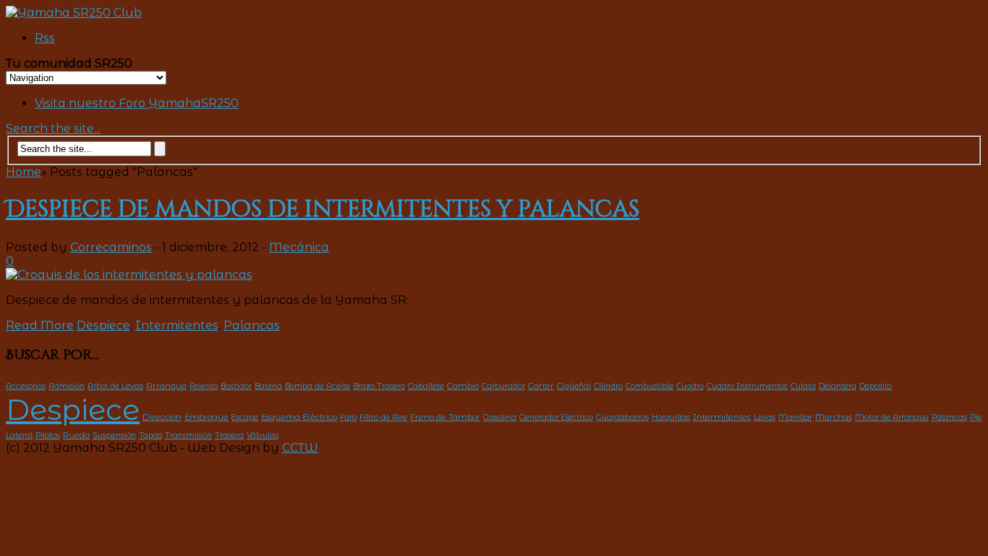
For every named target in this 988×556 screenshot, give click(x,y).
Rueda (76, 435)
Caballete (426, 386)
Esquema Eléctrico (299, 417)
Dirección (162, 417)
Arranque (166, 386)
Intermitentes (176, 325)
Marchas (833, 417)
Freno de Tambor (445, 417)
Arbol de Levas (115, 386)
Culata (803, 386)
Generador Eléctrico (556, 417)
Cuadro (690, 386)
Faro (348, 417)
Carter (541, 386)
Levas (764, 417)
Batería (268, 386)
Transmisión (188, 435)
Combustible (649, 386)
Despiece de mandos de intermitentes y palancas (322, 209)
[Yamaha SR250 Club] (74, 13)
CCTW (300, 448)
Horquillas (671, 417)
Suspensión (114, 435)
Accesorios (26, 386)
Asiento (203, 386)
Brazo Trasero (379, 386)
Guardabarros (622, 417)
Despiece (103, 325)
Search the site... (53, 128)
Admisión (66, 386)
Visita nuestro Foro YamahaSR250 (137, 103)
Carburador (503, 386)
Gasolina (499, 417)
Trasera (229, 435)
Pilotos (47, 435)
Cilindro (608, 386)
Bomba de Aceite (317, 386)
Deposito (875, 386)
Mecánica (299, 247)
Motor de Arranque (892, 417)
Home (23, 172)
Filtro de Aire (383, 417)
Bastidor (236, 386)
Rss (45, 38)
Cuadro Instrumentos (747, 386)
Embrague (206, 417)
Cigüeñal (574, 386)
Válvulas (262, 435)
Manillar (795, 417)
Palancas (251, 325)
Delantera (837, 386)
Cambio (463, 386)
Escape (244, 417)
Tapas (150, 435)
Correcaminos (111, 247)
